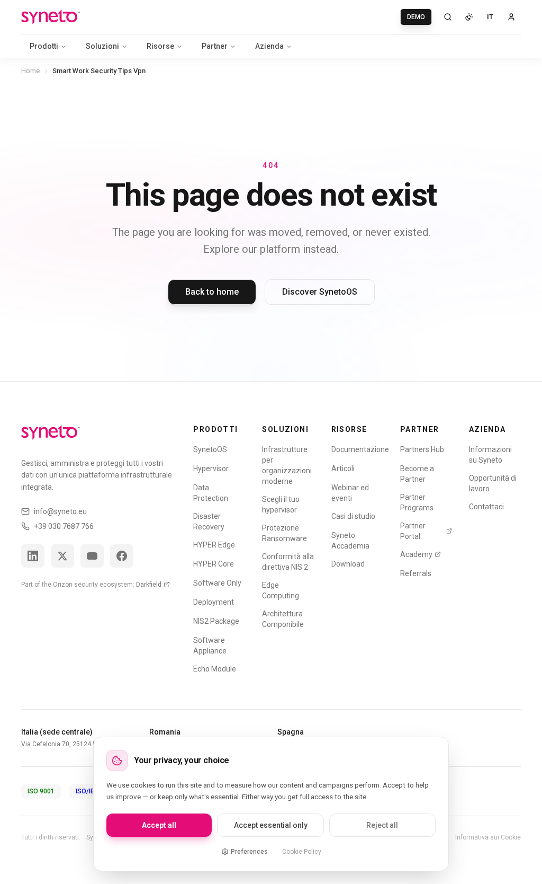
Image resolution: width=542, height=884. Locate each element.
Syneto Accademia (350, 540)
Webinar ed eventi (350, 492)
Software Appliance (210, 645)
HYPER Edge (214, 545)
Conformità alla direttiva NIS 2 (288, 561)
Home (30, 71)
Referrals (415, 573)
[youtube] (92, 556)
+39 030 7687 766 (64, 526)
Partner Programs (416, 502)
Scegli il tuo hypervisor (281, 504)
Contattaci (486, 506)
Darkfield (148, 584)
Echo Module (214, 669)
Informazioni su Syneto (490, 454)
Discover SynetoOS (319, 292)
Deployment (213, 602)
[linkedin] (32, 556)
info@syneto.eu (60, 511)
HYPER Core (213, 564)
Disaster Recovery (208, 521)
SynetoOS (210, 449)
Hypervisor (211, 468)
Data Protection (210, 492)
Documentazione (360, 449)
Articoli (343, 468)
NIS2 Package (216, 621)
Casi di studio (353, 516)
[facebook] (121, 556)
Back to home (212, 292)
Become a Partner (417, 473)
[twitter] (62, 556)
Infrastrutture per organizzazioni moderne (287, 465)
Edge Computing (280, 590)
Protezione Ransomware (284, 533)
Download (348, 564)
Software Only (217, 583)
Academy (416, 554)
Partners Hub (422, 449)
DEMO (416, 17)
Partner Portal (413, 531)
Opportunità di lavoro (493, 483)
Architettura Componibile (283, 619)
